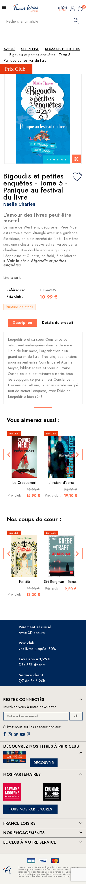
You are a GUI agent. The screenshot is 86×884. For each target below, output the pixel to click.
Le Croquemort (24, 482)
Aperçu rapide (20, 471)
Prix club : (15, 297)
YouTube (23, 736)
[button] (8, 454)
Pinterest (29, 736)
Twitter (16, 736)
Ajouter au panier (28, 471)
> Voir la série (34, 263)
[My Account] (72, 9)
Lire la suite (12, 277)
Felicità (24, 581)
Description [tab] (22, 322)
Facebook (5, 736)
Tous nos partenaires (30, 809)
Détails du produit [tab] (57, 322)
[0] (80, 9)
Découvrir (44, 762)
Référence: (16, 290)
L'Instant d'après (62, 482)
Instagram (10, 736)
